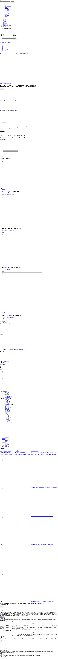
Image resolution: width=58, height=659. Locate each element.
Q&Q (10, 194)
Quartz (27, 454)
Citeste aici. (40, 603)
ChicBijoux (23, 452)
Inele (48, 452)
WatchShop (9, 83)
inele (14, 36)
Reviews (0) (4, 122)
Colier (32, 452)
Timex (44, 454)
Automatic (25, 450)
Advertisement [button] (2, 649)
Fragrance (42, 452)
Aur (22, 450)
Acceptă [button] (7, 604)
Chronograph (29, 452)
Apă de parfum (7, 451)
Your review (2, 147)
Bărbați (47, 450)
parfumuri (14, 39)
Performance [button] (2, 640)
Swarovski (33, 454)
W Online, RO (6, 336)
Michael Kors (7, 454)
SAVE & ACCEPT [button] (3, 656)
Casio (50, 450)
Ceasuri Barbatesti (3, 83)
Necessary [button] (2, 616)
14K (13, 33)
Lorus (4, 454)
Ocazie (11, 454)
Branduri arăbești (35, 451)
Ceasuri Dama (4, 269)
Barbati (9, 53)
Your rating (2, 139)
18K (13, 34)
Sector (29, 454)
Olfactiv (15, 454)
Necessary (3, 617)
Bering (29, 450)
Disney (36, 452)
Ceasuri (5, 53)
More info (18, 100)
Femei (38, 452)
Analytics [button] (1, 644)
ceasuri (14, 35)
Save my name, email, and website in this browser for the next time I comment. (15, 154)
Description (4, 121)
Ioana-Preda (52, 452)
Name (1, 149)
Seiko (31, 454)
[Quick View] (3, 196)
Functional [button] (2, 636)
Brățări (41, 450)
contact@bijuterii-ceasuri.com (8, 337)
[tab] (30, 121)
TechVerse (24, 349)
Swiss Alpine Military (39, 454)
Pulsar (23, 454)
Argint (17, 451)
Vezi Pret (1, 88)
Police (21, 454)
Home (1, 53)
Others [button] (1, 653)
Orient (19, 454)
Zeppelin (1, 455)
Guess (46, 452)
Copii (33, 452)
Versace (46, 454)
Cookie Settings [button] (3, 604)
